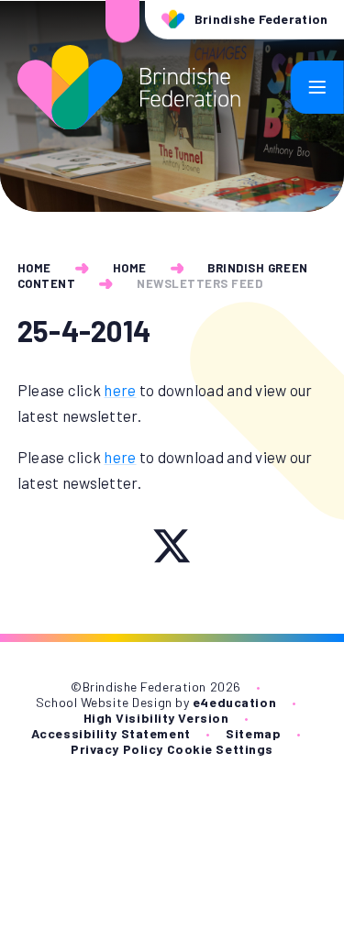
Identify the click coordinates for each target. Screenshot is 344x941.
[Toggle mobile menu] (317, 87)
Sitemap (253, 733)
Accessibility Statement (111, 733)
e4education (234, 702)
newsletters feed (199, 283)
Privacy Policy (117, 749)
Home (34, 267)
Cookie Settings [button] (220, 749)
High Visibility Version (156, 717)
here (120, 390)
